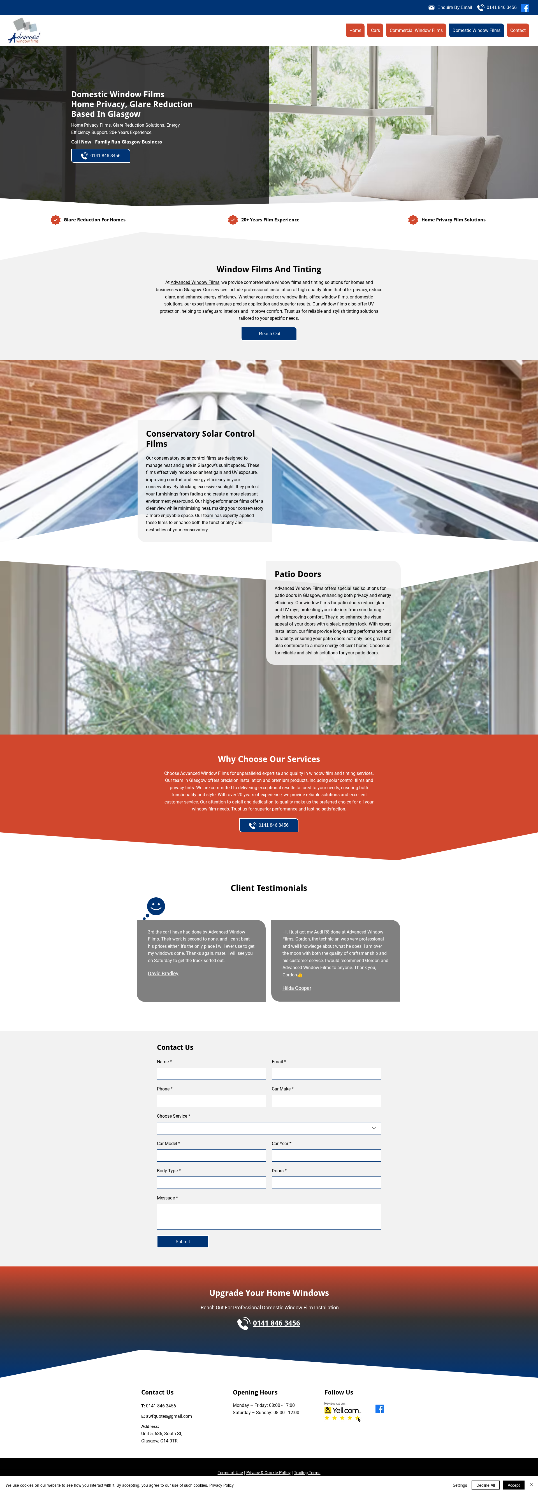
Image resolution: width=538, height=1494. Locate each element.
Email (279, 1061)
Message (167, 1198)
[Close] (531, 1485)
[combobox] (269, 1128)
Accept (514, 1485)
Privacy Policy (221, 1485)
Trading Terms (307, 1472)
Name (164, 1061)
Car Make (283, 1089)
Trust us (292, 311)
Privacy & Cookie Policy (268, 1472)
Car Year (281, 1143)
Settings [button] (460, 1485)
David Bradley (163, 973)
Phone (165, 1089)
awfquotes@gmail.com (169, 1416)
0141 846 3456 (158, 1406)
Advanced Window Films (195, 282)
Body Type (169, 1170)
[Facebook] (525, 8)
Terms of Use (230, 1472)
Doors (279, 1170)
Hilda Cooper (296, 988)
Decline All (485, 1485)
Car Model (168, 1143)
